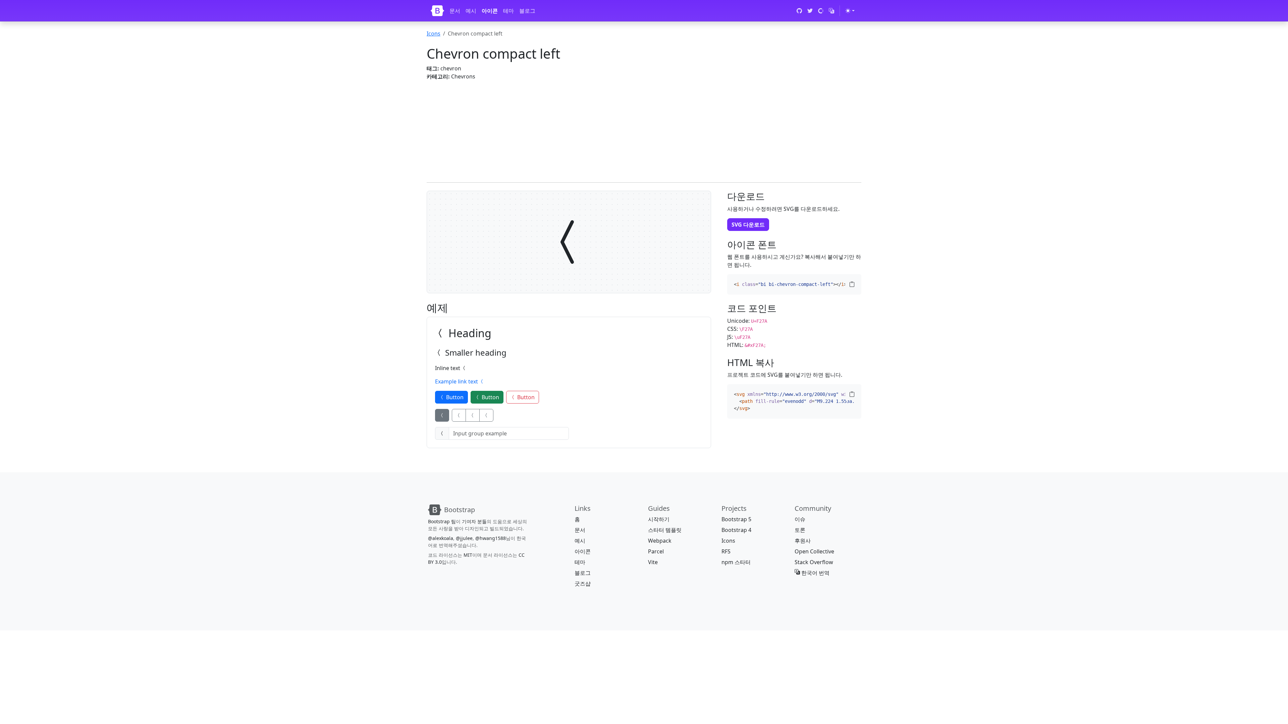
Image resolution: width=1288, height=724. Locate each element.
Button (454, 397)
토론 (800, 530)
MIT (468, 555)
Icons (433, 33)
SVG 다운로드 (748, 224)
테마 (508, 10)
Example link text (457, 381)
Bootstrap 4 (736, 530)
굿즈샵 (583, 583)
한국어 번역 (814, 573)
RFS (726, 551)
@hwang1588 (490, 538)
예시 (471, 10)
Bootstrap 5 (736, 519)
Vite (653, 562)
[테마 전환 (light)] (850, 10)
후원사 (803, 540)
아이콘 (490, 10)
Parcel (656, 551)
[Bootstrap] (437, 10)
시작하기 (658, 519)
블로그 (527, 10)
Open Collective (814, 551)
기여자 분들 (474, 521)
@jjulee (464, 538)
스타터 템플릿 (665, 530)
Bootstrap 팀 (442, 521)
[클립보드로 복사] (852, 284)
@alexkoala (440, 538)
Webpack (660, 540)
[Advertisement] (628, 127)
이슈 (800, 519)
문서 (454, 10)
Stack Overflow (814, 562)
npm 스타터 (736, 562)
